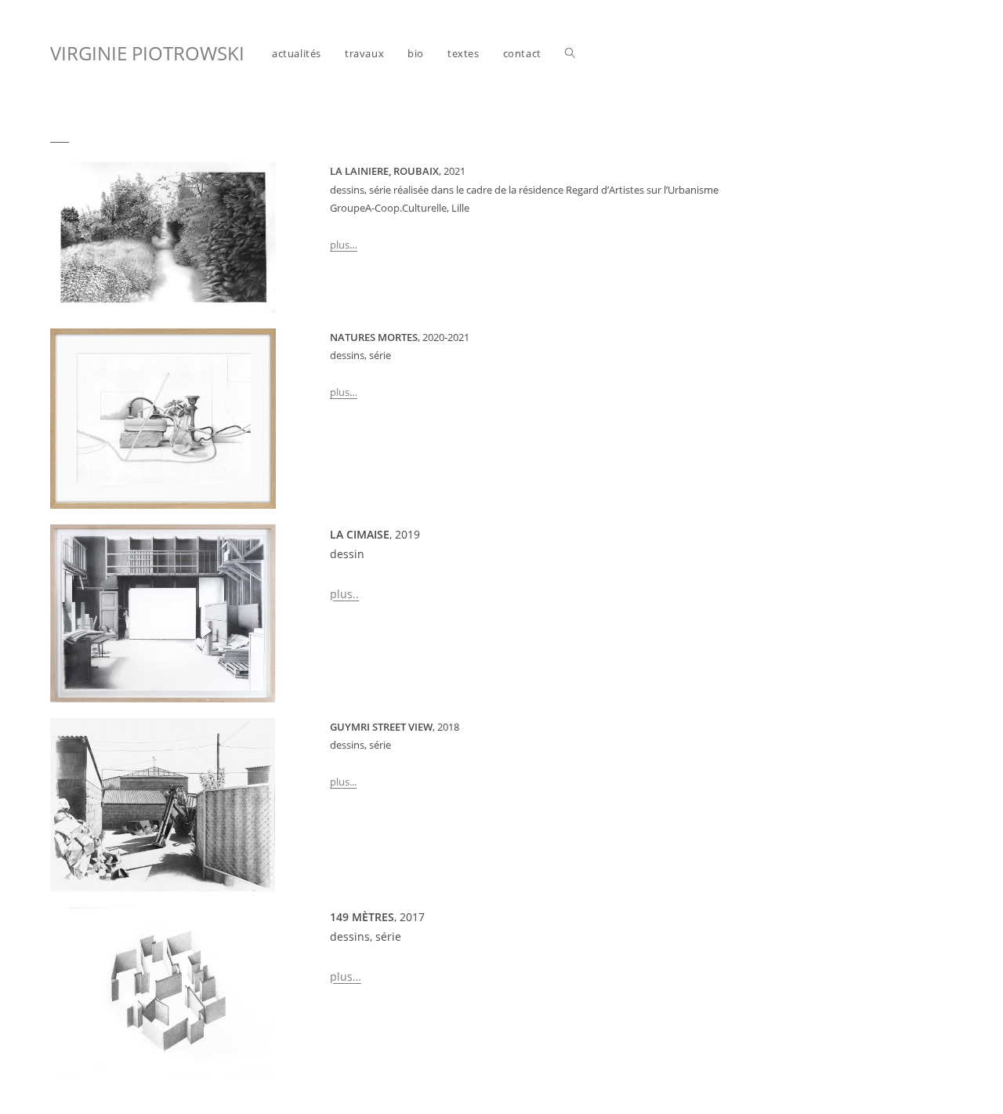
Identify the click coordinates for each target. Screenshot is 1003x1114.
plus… (343, 245)
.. (354, 782)
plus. (341, 782)
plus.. (344, 593)
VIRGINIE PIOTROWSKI (147, 53)
